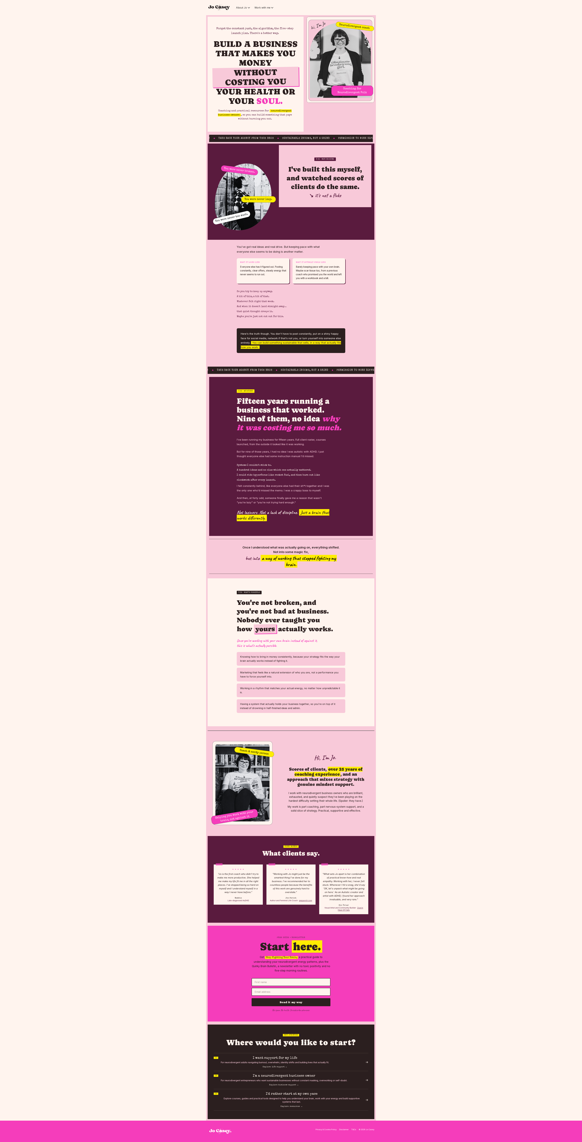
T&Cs (353, 1129)
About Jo (241, 7)
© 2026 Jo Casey (366, 1129)
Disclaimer (344, 1129)
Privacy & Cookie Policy (326, 1129)
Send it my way (291, 1002)
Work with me (262, 7)
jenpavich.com (305, 900)
